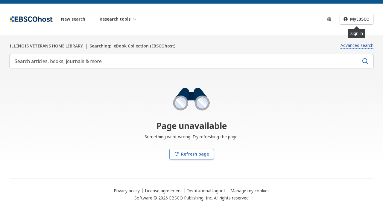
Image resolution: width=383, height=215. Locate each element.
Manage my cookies (250, 190)
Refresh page (195, 154)
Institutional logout (206, 191)
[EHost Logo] (31, 19)
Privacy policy (127, 191)
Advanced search (357, 45)
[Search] (365, 61)
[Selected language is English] (329, 19)
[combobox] (185, 61)
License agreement (163, 191)
